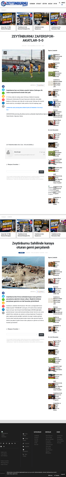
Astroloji (59, 442)
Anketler (59, 437)
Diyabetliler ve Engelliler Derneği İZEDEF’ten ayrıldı (57, 93)
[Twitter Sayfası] (4, 443)
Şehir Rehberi (49, 450)
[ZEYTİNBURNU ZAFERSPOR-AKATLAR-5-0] (23, 65)
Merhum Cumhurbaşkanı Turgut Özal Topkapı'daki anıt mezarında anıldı (57, 113)
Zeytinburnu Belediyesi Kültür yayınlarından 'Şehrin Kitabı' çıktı (57, 83)
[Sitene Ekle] (5, 446)
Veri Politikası (4, 455)
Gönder (41, 171)
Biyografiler (60, 439)
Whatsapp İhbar (5, 462)
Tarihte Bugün (49, 444)
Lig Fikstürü (48, 442)
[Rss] (16, 443)
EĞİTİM (44, 3)
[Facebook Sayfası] (1, 443)
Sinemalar (48, 446)
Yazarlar (27, 443)
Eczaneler (48, 441)
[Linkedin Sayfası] (13, 443)
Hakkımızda (4, 452)
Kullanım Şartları (5, 461)
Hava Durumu (49, 435)
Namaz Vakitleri (50, 439)
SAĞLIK (50, 3)
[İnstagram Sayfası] (7, 443)
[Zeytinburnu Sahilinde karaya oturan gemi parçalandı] (23, 272)
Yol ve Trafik (49, 437)
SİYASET (38, 3)
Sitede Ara (59, 435)
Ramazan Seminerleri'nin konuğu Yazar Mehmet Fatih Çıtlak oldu (57, 103)
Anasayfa (4, 10)
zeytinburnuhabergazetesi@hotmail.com (24, 154)
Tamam (57, 475)
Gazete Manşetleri (48, 452)
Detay (50, 475)
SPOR (55, 3)
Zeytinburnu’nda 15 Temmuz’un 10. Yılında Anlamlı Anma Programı (57, 190)
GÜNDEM (32, 3)
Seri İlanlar (48, 448)
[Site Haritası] (2, 446)
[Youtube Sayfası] (10, 443)
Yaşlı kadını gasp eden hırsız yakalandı (57, 169)
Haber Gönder (4, 464)
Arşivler (27, 446)
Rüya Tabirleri (60, 441)
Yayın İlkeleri (4, 454)
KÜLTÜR (36, 444)
